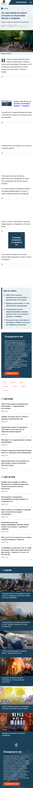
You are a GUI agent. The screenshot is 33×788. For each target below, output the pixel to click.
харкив (23, 386)
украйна (13, 382)
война (21, 382)
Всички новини (21, 2)
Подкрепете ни (12, 373)
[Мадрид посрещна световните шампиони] (16, 722)
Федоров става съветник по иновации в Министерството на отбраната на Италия (18, 322)
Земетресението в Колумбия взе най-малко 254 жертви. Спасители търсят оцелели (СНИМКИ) (16, 596)
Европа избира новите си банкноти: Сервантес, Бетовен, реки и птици (15, 707)
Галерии (5, 8)
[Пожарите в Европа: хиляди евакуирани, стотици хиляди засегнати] (16, 666)
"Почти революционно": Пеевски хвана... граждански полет (14, 652)
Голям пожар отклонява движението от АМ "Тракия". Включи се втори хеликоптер (16, 624)
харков (15, 386)
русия (4, 382)
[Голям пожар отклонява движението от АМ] (16, 611)
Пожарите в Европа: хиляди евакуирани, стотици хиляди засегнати (13, 680)
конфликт (5, 386)
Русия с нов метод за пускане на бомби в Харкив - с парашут (22, 103)
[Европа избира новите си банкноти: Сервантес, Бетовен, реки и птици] (16, 695)
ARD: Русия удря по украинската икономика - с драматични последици (17, 297)
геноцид (5, 390)
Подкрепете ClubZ (12, 784)
